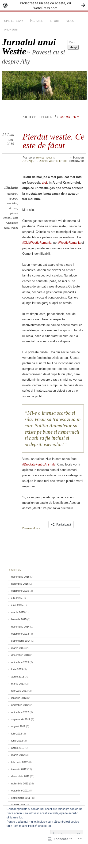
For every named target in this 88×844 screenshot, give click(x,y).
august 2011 (18, 804)
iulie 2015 (16, 598)
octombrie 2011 (20, 790)
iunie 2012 (17, 740)
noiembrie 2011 (19, 783)
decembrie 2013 (20, 655)
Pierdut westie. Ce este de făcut (53, 141)
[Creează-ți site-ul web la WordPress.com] (44, 5)
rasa (6, 227)
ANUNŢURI (11, 29)
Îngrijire (36, 20)
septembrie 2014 (20, 640)
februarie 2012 (19, 762)
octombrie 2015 (20, 590)
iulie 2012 (16, 733)
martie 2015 (18, 612)
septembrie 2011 (20, 797)
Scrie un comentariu (76, 159)
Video (70, 20)
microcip (12, 208)
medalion (12, 203)
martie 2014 (18, 648)
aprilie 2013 (17, 676)
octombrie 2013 (20, 662)
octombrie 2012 (20, 712)
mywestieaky (44, 157)
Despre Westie (48, 161)
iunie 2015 (17, 605)
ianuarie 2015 (19, 619)
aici (44, 182)
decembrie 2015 (20, 576)
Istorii (54, 20)
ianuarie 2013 (19, 697)
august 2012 (18, 726)
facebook (12, 193)
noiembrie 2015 (20, 583)
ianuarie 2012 (19, 769)
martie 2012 (18, 754)
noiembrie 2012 (20, 705)
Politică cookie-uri (39, 826)
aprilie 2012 (17, 747)
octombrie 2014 (20, 633)
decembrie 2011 (20, 776)
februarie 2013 (19, 690)
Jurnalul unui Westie (29, 46)
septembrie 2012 (20, 719)
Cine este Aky (13, 20)
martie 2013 (18, 683)
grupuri (13, 198)
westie (14, 227)
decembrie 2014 (20, 626)
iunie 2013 (17, 669)
